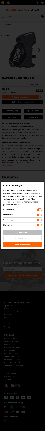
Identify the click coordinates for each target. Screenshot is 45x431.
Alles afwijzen (22, 232)
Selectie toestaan (22, 238)
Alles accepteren (22, 245)
